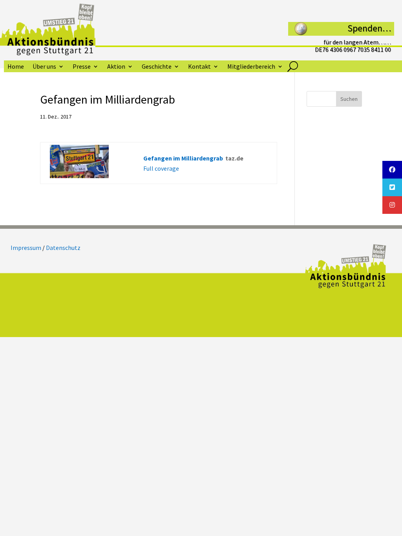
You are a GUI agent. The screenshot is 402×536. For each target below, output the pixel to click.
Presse (82, 67)
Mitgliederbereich (251, 67)
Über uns (44, 67)
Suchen (349, 98)
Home (15, 67)
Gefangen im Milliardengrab (183, 158)
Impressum (26, 248)
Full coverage (161, 168)
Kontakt (199, 67)
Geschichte (157, 67)
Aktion (116, 67)
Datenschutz (63, 248)
